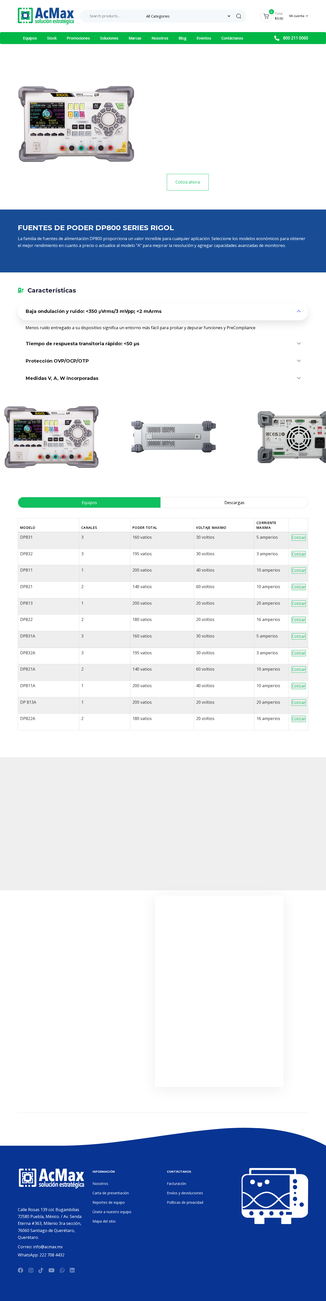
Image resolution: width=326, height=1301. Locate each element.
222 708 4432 (51, 1255)
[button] (298, 15)
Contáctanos (232, 37)
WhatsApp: (28, 1255)
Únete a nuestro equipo (111, 1211)
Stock (52, 37)
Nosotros (160, 37)
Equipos (30, 37)
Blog (182, 37)
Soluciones (109, 37)
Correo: (25, 1247)
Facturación (176, 1183)
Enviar (219, 1070)
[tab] (163, 312)
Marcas (135, 37)
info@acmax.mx (48, 1247)
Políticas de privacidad (185, 1202)
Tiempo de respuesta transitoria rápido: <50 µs (82, 344)
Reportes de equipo (108, 1202)
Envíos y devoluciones (185, 1193)
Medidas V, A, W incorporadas (62, 378)
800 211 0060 (295, 38)
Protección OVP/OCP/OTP (57, 361)
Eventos (204, 37)
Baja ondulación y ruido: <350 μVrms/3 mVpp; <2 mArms (93, 311)
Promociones (78, 37)
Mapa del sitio (104, 1221)
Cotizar (299, 537)
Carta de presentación (110, 1193)
